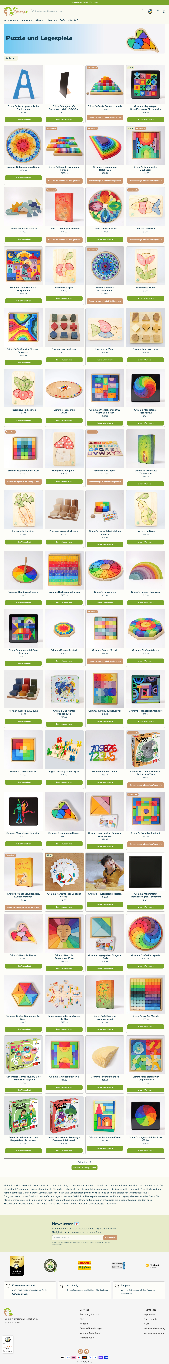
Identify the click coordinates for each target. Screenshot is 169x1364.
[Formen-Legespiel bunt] (64, 327)
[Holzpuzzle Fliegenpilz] (64, 448)
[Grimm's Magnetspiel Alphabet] (145, 689)
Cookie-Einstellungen (91, 1328)
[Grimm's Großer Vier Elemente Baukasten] (23, 327)
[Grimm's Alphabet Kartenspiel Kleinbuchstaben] (23, 872)
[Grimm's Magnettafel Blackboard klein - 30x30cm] (64, 84)
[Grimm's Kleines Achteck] (64, 628)
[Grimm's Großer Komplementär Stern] (23, 994)
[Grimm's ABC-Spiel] (105, 448)
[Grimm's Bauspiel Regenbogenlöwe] (64, 933)
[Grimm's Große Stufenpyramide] (105, 84)
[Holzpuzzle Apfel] (64, 266)
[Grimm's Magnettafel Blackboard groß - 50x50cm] (145, 872)
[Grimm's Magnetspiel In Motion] (23, 811)
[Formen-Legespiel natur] (145, 327)
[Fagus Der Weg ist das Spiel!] (64, 749)
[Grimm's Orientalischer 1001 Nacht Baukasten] (105, 388)
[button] (64, 119)
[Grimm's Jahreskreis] (105, 570)
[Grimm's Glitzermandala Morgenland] (23, 266)
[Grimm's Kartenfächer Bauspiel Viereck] (64, 872)
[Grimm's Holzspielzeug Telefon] (105, 872)
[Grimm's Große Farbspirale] (145, 933)
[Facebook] (86, 1351)
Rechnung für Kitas (90, 1314)
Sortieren (10, 58)
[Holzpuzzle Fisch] (145, 206)
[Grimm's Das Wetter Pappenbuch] (64, 689)
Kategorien (10, 20)
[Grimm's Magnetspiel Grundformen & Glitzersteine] (145, 84)
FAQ (62, 20)
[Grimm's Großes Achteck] (145, 628)
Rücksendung (87, 1337)
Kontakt (84, 1323)
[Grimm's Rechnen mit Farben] (64, 570)
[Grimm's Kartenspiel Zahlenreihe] (145, 448)
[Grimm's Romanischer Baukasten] (145, 145)
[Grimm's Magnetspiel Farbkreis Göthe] (145, 1115)
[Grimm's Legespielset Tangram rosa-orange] (105, 811)
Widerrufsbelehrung (154, 1328)
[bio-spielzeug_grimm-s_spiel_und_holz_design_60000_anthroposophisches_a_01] (23, 84)
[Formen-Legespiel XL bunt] (23, 689)
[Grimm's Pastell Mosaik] (105, 628)
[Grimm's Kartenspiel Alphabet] (64, 206)
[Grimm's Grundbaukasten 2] (145, 811)
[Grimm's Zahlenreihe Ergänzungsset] (105, 994)
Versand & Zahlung (90, 1333)
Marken (25, 20)
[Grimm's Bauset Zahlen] (105, 749)
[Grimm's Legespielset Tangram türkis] (105, 933)
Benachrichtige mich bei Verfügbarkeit (105, 117)
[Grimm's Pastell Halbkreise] (145, 570)
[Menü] (11, 1336)
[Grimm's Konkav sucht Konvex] (105, 689)
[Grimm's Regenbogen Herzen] (64, 811)
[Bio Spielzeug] (16, 11)
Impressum (149, 1314)
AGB (146, 1323)
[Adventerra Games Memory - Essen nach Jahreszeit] (64, 1115)
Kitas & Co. (74, 20)
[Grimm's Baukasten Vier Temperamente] (145, 1055)
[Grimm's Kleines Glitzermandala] (105, 266)
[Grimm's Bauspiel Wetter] (23, 206)
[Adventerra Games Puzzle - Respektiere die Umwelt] (23, 1115)
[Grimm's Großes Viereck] (23, 749)
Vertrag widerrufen (154, 1333)
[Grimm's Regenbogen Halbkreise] (105, 145)
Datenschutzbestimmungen (70, 1242)
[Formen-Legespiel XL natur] (64, 509)
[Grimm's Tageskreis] (64, 388)
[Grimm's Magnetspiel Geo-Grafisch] (23, 628)
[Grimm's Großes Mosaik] (145, 994)
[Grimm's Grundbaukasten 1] (64, 1055)
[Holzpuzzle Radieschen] (23, 388)
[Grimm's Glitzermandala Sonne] (23, 145)
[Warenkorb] (162, 11)
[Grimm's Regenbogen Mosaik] (23, 448)
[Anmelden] (157, 11)
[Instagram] (80, 1351)
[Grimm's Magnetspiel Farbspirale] (145, 388)
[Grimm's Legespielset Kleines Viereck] (105, 509)
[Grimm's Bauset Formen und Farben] (64, 145)
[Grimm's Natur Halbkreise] (105, 1055)
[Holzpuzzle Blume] (145, 266)
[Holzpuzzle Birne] (145, 509)
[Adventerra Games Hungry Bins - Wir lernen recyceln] (23, 1055)
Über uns (52, 20)
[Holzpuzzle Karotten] (23, 509)
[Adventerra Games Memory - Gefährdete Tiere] (145, 749)
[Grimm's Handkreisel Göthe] (23, 570)
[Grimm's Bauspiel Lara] (105, 206)
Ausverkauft (104, 100)
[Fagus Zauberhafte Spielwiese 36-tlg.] (64, 994)
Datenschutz (150, 1319)
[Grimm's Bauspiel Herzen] (23, 933)
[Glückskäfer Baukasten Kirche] (105, 1115)
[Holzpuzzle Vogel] (105, 327)
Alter (38, 20)
